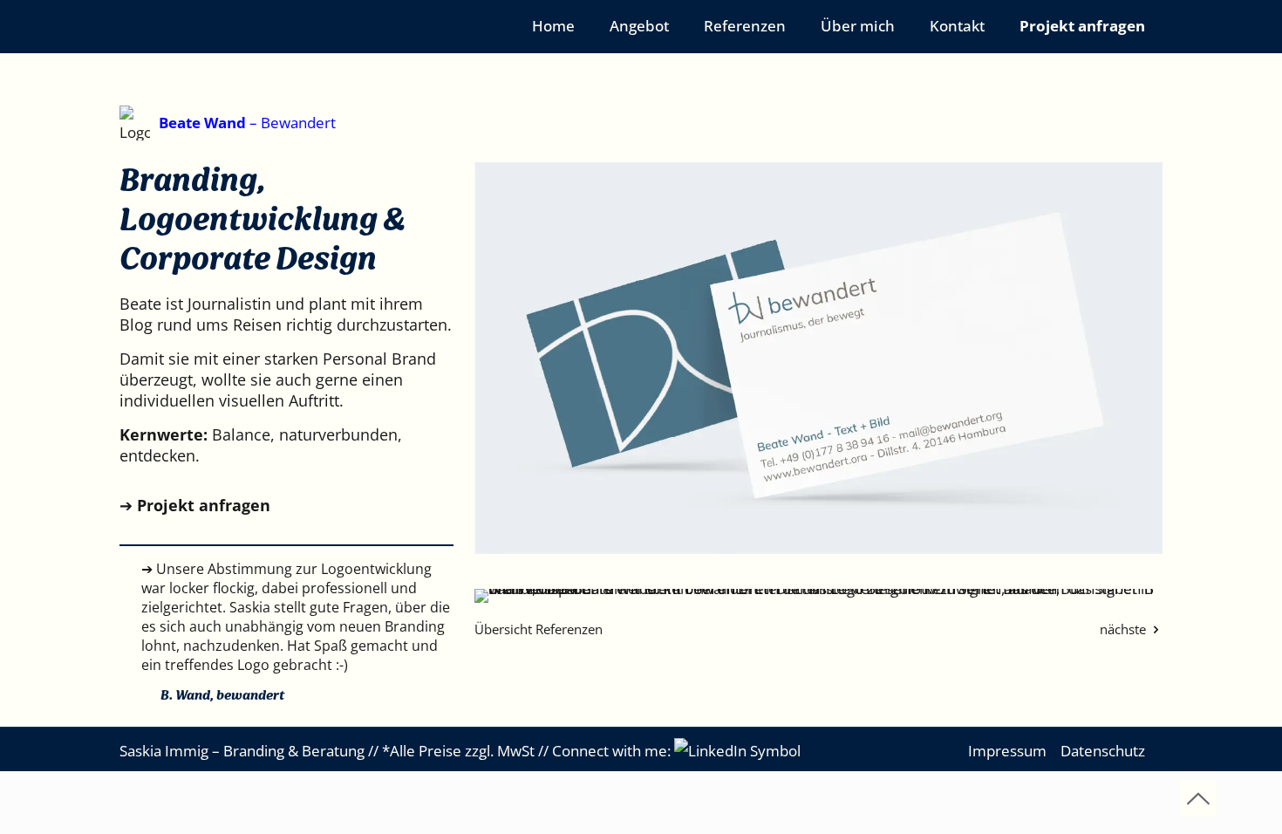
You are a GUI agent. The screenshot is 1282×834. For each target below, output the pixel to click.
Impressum (1007, 751)
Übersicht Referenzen (538, 629)
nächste (1124, 629)
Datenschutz (1102, 751)
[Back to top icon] (1198, 798)
